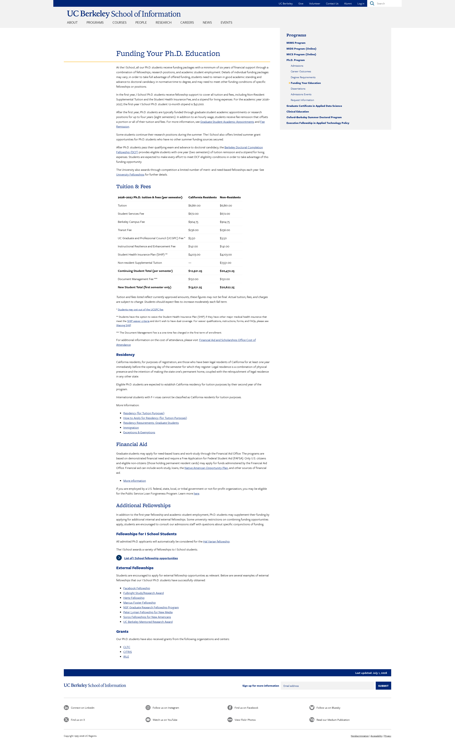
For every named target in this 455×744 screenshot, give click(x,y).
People (141, 22)
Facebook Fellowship (136, 588)
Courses (120, 22)
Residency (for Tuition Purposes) (143, 413)
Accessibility (376, 736)
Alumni (348, 3)
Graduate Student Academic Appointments (227, 121)
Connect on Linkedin (82, 708)
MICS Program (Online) (301, 54)
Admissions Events (301, 94)
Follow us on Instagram (166, 708)
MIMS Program (296, 43)
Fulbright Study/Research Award (143, 593)
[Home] (124, 14)
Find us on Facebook (246, 708)
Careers (187, 22)
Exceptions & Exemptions (139, 432)
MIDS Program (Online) (301, 48)
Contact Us (332, 3)
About (72, 22)
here (196, 493)
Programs (95, 22)
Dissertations (298, 88)
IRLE (126, 656)
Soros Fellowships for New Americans (147, 617)
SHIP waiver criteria (138, 321)
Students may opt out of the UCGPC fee (140, 309)
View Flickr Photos (245, 720)
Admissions (297, 66)
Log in (360, 3)
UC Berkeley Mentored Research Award (148, 621)
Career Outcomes (301, 71)
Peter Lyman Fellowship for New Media (148, 612)
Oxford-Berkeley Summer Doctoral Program (314, 117)
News (207, 22)
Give (300, 3)
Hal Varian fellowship (216, 541)
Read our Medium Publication (333, 720)
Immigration (131, 427)
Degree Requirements (303, 77)
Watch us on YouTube (165, 720)
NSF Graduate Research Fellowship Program (151, 607)
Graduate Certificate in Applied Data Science (314, 106)
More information (134, 480)
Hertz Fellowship (133, 597)
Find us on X (78, 720)
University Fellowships (130, 174)
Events (226, 22)
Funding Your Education (306, 83)
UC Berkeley (286, 3)
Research (164, 22)
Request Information (302, 100)
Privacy (387, 736)
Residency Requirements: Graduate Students (151, 422)
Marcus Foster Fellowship (139, 602)
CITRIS (127, 651)
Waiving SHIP (123, 325)
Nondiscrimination (360, 736)
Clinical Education (298, 111)
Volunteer (314, 3)
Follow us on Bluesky (328, 708)
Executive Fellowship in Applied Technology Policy (318, 123)
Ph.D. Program (296, 60)
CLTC (126, 647)
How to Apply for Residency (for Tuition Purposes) (155, 418)
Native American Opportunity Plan (206, 468)
